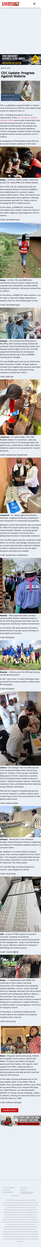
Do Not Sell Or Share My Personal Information (26, 1193)
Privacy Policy (24, 1187)
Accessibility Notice (7, 1192)
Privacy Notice (6, 1190)
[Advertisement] (20, 29)
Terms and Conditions (8, 1187)
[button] (34, 4)
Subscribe (23, 1190)
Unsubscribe (15, 1195)
